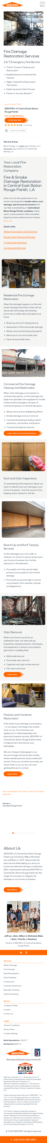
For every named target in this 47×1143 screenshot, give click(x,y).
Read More (12, 890)
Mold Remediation (11, 973)
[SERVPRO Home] (12, 4)
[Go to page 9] (34, 833)
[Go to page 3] (18, 833)
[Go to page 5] (23, 833)
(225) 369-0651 (15, 120)
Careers (7, 1010)
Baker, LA (24, 146)
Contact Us (8, 1014)
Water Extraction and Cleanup (20, 231)
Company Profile (11, 1005)
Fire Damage (9, 969)
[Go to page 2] (15, 833)
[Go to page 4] (21, 833)
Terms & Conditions (12, 1025)
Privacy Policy (9, 1029)
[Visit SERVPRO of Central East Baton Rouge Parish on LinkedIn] (21, 952)
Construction (9, 982)
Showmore (8, 221)
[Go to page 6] (26, 833)
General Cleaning (11, 994)
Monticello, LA (10, 149)
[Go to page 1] (13, 833)
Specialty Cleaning (11, 990)
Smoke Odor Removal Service (19, 237)
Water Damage (10, 965)
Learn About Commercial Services (21, 433)
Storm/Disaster (10, 977)
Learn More (12, 674)
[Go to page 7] (28, 833)
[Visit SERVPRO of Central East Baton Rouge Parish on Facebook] (26, 952)
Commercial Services (15, 248)
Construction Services (15, 242)
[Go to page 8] (31, 833)
